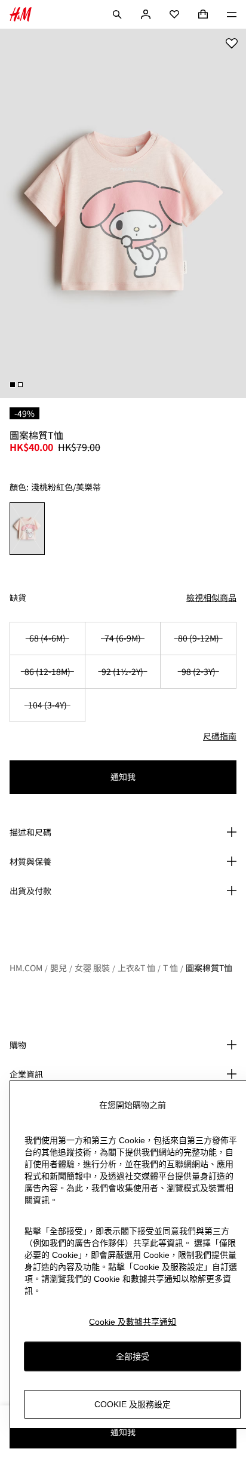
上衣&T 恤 (136, 968)
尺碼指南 (219, 736)
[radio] (27, 528)
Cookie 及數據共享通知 (132, 1322)
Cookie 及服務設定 (132, 1404)
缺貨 (18, 598)
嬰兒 (58, 968)
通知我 (123, 776)
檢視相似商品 (211, 597)
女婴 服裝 (92, 968)
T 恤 (170, 968)
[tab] (13, 385)
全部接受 (132, 1356)
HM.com (26, 968)
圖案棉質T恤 (209, 968)
